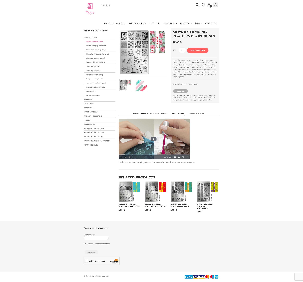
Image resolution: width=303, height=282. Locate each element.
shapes (185, 100)
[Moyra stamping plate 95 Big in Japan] (126, 85)
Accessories (90, 91)
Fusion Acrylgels (91, 112)
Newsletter (210, 23)
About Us (108, 23)
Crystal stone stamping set (96, 83)
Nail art (87, 120)
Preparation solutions (93, 116)
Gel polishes (89, 104)
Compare (194, 84)
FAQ (158, 23)
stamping (192, 100)
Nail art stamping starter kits (96, 46)
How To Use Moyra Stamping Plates (135, 162)
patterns (212, 97)
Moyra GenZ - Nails (91, 145)
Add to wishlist (180, 84)
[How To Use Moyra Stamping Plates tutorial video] (154, 139)
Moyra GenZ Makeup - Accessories (97, 141)
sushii (198, 100)
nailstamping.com (189, 162)
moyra (195, 97)
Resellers (185, 23)
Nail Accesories (90, 124)
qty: (174, 50)
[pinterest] (110, 5)
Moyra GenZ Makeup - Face (94, 128)
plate (174, 100)
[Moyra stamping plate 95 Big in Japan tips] (143, 85)
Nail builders (89, 108)
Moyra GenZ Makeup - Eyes (94, 132)
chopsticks (212, 95)
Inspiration (169, 23)
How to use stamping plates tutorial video (158, 113)
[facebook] (101, 5)
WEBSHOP (121, 23)
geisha (184, 97)
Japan (175, 77)
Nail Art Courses (137, 23)
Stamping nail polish (93, 70)
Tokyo (206, 100)
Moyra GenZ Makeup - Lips (94, 137)
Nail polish (88, 99)
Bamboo (204, 95)
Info (197, 23)
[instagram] (104, 5)
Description (197, 113)
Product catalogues (93, 95)
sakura (179, 100)
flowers (175, 97)
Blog (151, 23)
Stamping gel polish (93, 66)
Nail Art (200, 97)
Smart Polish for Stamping (95, 62)
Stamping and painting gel (95, 58)
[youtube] (107, 5)
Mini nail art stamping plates (96, 50)
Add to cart (197, 50)
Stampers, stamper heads (95, 87)
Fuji (180, 97)
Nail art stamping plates (188, 95)
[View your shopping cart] (209, 4)
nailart (206, 97)
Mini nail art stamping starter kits (97, 54)
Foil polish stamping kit (94, 79)
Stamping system (90, 37)
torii (210, 100)
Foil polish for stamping (94, 75)
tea (202, 100)
